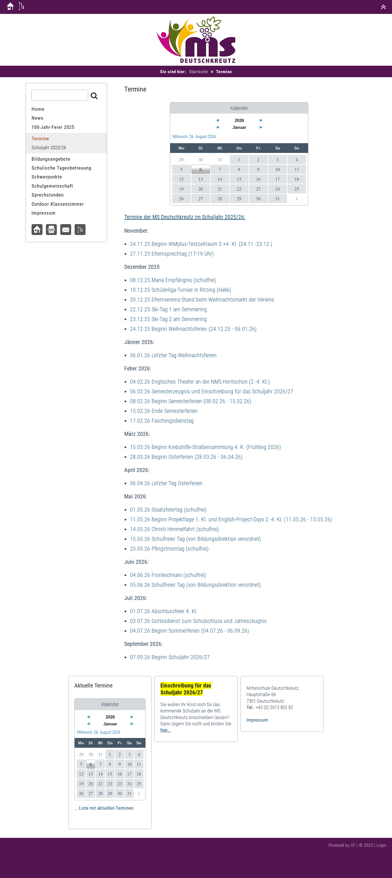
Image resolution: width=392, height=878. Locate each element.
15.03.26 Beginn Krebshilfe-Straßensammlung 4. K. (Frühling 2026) (205, 447)
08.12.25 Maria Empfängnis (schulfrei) (173, 280)
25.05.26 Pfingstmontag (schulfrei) (169, 548)
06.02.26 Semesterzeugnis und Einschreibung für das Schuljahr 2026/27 (211, 391)
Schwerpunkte (47, 177)
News (38, 118)
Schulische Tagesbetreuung (61, 168)
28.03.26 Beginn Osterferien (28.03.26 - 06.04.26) (186, 456)
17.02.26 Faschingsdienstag (162, 420)
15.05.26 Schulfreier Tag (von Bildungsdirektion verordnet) (195, 538)
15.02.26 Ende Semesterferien (164, 410)
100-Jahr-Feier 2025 (53, 127)
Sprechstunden (48, 195)
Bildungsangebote (51, 159)
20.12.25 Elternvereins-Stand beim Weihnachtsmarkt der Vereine (202, 299)
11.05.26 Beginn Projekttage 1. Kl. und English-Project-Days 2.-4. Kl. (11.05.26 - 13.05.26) (231, 519)
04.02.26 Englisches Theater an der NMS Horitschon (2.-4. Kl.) (200, 381)
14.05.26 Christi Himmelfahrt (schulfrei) (174, 529)
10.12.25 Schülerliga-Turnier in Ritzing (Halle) (180, 289)
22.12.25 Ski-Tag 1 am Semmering (168, 309)
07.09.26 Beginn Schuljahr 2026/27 (170, 657)
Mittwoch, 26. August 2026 (194, 136)
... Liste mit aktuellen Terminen (103, 808)
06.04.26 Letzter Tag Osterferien (166, 483)
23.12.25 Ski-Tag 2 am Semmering (168, 319)
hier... (165, 730)
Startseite (198, 71)
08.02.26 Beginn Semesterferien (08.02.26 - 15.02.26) (190, 401)
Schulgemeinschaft (52, 186)
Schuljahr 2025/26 (49, 147)
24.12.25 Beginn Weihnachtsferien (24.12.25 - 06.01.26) (193, 328)
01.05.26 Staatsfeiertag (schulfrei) (168, 509)
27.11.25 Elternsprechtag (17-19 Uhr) (172, 253)
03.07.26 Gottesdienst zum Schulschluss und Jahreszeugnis (198, 620)
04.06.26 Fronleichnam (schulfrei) (168, 575)
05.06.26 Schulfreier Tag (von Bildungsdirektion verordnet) (195, 584)
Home (38, 109)
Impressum (44, 213)
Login (381, 845)
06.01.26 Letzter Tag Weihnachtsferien (173, 355)
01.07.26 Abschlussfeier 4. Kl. (163, 611)
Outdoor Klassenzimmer (58, 204)
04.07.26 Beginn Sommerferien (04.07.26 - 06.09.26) (189, 630)
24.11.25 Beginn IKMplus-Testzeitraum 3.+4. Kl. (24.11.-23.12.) (201, 243)
